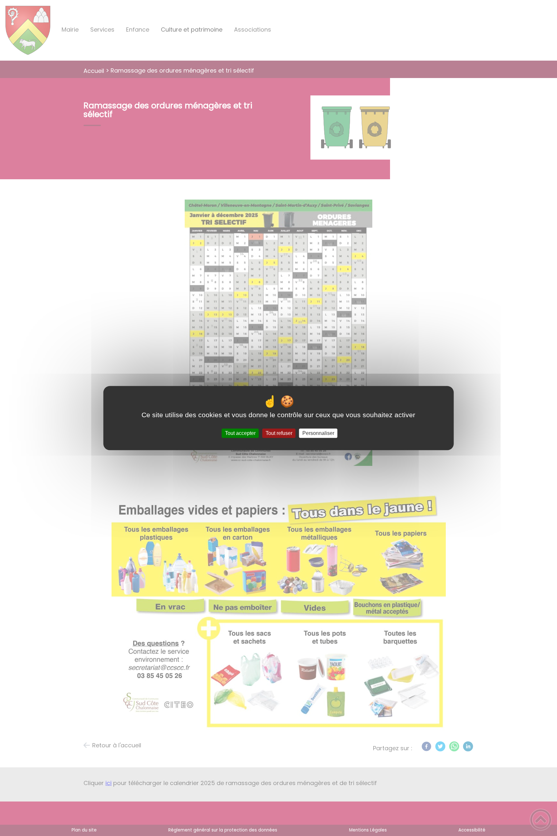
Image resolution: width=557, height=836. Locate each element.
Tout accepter (240, 433)
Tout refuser (279, 433)
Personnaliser (318, 433)
